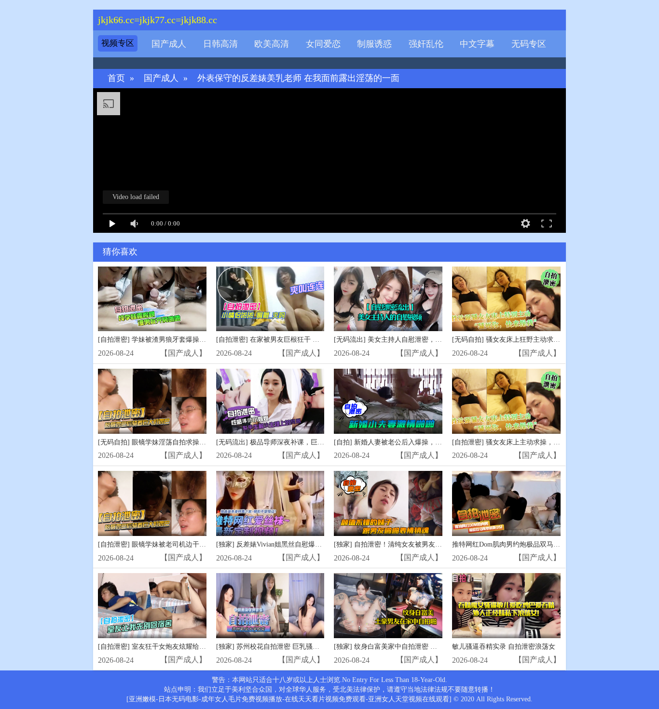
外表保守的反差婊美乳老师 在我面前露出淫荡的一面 (298, 78)
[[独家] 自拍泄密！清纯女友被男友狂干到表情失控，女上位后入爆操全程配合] (388, 503)
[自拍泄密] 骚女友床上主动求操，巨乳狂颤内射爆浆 (529, 442)
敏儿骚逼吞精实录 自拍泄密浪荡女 (503, 646)
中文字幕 (477, 44)
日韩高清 (220, 44)
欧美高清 (271, 44)
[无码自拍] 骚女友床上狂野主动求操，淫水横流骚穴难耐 (536, 339)
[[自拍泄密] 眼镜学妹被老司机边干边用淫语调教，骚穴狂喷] (152, 503)
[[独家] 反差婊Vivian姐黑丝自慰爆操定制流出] (270, 503)
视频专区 (117, 43)
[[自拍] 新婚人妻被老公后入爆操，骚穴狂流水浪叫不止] (388, 401)
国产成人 (168, 44)
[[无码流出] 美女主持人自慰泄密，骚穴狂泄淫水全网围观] (388, 299)
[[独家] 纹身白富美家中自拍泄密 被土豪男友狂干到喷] (388, 605)
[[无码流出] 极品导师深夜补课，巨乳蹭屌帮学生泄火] (270, 401)
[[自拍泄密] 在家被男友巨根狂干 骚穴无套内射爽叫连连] (270, 299)
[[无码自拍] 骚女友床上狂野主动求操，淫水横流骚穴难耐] (506, 299)
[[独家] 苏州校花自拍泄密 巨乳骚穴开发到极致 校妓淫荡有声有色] (270, 605)
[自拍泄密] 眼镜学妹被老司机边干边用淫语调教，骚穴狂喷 (186, 544)
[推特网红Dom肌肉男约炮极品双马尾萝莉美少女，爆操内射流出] (506, 503)
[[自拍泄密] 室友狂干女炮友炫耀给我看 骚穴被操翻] (152, 605)
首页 (116, 78)
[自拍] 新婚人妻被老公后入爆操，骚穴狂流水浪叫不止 (415, 442)
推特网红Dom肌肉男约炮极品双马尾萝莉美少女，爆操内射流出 (546, 544)
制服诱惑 (374, 44)
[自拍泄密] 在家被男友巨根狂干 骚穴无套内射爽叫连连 (298, 339)
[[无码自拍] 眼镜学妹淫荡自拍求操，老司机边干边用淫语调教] (152, 401)
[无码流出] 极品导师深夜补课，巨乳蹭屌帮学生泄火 (293, 442)
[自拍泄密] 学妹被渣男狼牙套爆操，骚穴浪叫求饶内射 (179, 339)
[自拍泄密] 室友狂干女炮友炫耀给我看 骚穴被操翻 (173, 646)
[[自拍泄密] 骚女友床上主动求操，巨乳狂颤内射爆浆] (506, 401)
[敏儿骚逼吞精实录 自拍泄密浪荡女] (506, 605)
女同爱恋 (323, 44)
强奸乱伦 (426, 44)
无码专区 (528, 44)
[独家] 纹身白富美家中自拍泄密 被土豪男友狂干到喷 (412, 646)
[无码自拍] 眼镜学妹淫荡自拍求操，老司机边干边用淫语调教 (189, 442)
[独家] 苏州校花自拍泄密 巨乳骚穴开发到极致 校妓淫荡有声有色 (312, 646)
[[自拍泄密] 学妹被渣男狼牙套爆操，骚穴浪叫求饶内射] (152, 299)
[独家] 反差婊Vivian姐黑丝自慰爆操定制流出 (282, 544)
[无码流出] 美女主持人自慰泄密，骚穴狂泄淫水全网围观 (418, 339)
